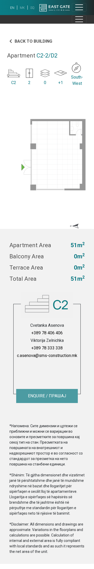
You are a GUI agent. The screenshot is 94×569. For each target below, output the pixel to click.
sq (32, 8)
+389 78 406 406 (47, 332)
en (12, 8)
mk (22, 8)
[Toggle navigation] (79, 7)
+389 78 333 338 (47, 348)
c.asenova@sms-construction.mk (47, 355)
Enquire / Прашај (47, 395)
